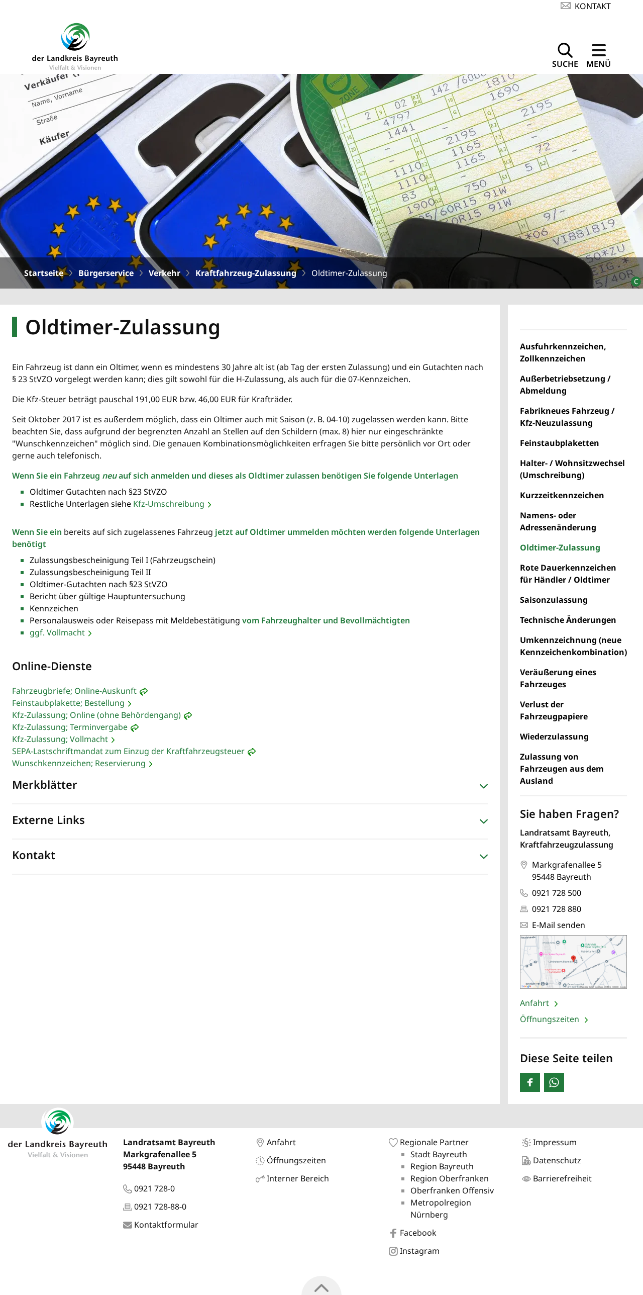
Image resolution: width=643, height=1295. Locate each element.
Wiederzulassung (554, 736)
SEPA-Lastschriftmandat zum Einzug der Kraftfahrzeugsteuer (128, 751)
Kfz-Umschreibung (168, 503)
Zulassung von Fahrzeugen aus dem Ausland (562, 768)
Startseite (43, 273)
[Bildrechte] (631, 277)
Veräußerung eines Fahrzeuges (558, 678)
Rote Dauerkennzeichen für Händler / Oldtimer (568, 573)
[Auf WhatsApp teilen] (554, 1082)
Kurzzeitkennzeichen (562, 495)
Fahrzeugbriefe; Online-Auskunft (74, 690)
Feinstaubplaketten (559, 442)
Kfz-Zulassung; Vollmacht (60, 739)
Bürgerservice (106, 273)
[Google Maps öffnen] (573, 962)
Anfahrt (535, 1002)
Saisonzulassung (554, 599)
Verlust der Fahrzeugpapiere (554, 710)
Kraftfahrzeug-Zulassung (245, 273)
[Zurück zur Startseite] (75, 45)
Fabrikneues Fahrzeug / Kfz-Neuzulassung (567, 416)
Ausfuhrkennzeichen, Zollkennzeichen (563, 352)
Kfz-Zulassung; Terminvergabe (70, 726)
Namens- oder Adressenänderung (558, 521)
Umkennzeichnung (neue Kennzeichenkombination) (573, 646)
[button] (250, 786)
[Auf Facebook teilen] (530, 1082)
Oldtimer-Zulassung (560, 547)
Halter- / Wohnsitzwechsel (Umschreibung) (572, 469)
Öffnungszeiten (550, 1019)
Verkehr (164, 273)
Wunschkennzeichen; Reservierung (79, 763)
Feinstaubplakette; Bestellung (68, 702)
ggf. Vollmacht (57, 632)
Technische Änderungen (568, 619)
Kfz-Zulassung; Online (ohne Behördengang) (96, 714)
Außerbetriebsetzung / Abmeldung (565, 384)
